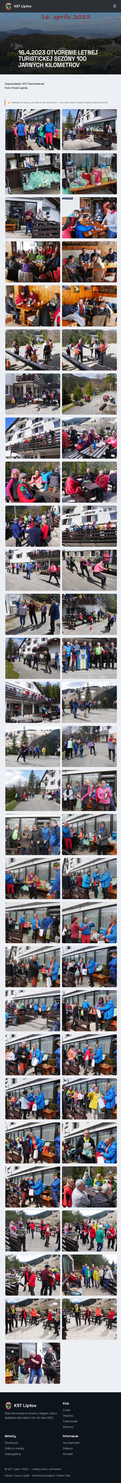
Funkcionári (70, 1421)
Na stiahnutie (71, 1443)
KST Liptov (23, 6)
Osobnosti (11, 1443)
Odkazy (68, 1448)
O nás (66, 1410)
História (68, 1415)
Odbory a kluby (14, 1448)
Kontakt (68, 1454)
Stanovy (68, 1427)
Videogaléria (13, 1454)
